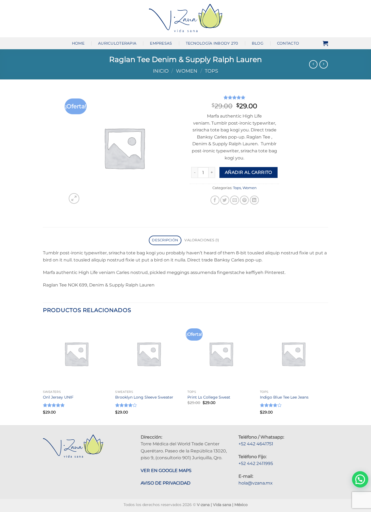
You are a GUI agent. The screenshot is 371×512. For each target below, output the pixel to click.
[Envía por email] (234, 200)
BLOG (257, 43)
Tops (211, 71)
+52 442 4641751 (255, 443)
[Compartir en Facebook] (214, 200)
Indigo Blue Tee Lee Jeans (284, 397)
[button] (325, 43)
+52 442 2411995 (255, 463)
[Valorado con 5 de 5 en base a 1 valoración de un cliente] (234, 97)
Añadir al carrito (248, 172)
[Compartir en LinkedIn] (254, 200)
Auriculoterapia (117, 43)
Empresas (161, 43)
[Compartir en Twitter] (224, 200)
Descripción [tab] (165, 240)
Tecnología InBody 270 (212, 43)
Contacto (288, 43)
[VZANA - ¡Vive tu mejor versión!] (186, 18)
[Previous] (43, 372)
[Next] (326, 372)
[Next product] (313, 64)
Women (186, 71)
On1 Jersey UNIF (58, 397)
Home (78, 43)
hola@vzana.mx (255, 483)
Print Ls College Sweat (208, 397)
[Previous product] (323, 64)
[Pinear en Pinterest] (244, 200)
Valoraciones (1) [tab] (201, 240)
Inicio (161, 71)
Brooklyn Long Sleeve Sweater (144, 397)
